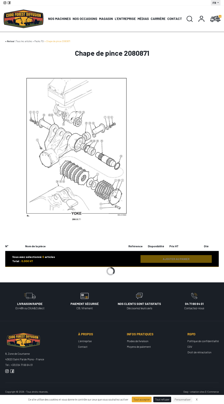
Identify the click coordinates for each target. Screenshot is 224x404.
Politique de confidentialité (203, 341)
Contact (174, 19)
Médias (143, 19)
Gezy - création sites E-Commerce (201, 391)
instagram (7, 372)
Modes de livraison (137, 341)
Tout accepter (142, 399)
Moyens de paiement (139, 346)
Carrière (158, 19)
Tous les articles (24, 41)
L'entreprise (125, 19)
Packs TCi (39, 41)
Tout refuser (162, 399)
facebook (12, 372)
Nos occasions (85, 19)
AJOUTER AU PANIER (176, 259)
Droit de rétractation (199, 352)
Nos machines (59, 19)
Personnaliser (183, 399)
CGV (189, 346)
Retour (10, 41)
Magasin (106, 19)
